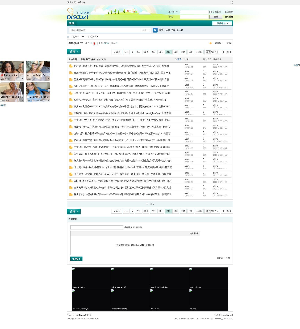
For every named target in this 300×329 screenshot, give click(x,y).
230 (153, 52)
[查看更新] (110, 59)
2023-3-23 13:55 (220, 101)
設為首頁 (71, 2)
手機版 (217, 315)
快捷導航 (221, 23)
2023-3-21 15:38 (220, 135)
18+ (82, 36)
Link (85, 233)
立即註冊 (229, 16)
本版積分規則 (223, 258)
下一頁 (226, 52)
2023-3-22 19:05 (220, 114)
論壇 (71, 23)
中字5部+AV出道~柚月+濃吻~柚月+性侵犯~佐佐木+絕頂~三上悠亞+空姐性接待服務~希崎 (122, 120)
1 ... (126, 52)
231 (161, 52)
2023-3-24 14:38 (220, 74)
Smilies (98, 233)
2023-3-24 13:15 (220, 87)
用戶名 (171, 12)
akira (187, 64)
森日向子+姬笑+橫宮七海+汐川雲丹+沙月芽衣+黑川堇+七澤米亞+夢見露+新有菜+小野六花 (122, 187)
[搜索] (154, 30)
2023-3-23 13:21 (220, 108)
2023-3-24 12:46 (220, 94)
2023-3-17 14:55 (220, 182)
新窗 (179, 59)
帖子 (145, 30)
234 (183, 52)
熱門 (88, 59)
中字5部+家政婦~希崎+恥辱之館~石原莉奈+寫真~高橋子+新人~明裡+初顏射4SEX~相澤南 (122, 147)
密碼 (171, 16)
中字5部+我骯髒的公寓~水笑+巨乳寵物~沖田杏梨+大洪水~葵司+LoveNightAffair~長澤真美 (122, 113)
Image (81, 233)
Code (94, 233)
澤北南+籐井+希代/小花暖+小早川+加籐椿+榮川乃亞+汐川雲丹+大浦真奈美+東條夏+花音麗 (123, 167)
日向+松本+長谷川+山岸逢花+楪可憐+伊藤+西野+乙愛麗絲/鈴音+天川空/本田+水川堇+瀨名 (123, 180)
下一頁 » (150, 204)
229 (146, 52)
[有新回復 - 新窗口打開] (70, 67)
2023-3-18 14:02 (220, 168)
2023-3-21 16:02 (220, 128)
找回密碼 (229, 12)
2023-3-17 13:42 (220, 195)
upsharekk (68, 36)
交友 (173, 30)
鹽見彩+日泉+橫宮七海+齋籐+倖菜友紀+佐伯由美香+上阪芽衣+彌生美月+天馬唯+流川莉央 (122, 160)
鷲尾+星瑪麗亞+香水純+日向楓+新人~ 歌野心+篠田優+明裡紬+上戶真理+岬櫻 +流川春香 (121, 79)
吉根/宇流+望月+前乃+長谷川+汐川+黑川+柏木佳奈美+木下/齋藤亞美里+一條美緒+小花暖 (122, 93)
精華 (98, 59)
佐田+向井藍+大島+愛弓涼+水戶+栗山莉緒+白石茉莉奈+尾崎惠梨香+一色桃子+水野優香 (121, 86)
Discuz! (82, 315)
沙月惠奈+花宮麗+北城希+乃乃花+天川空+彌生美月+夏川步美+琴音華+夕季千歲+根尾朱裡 (122, 174)
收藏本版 (217, 43)
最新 (83, 59)
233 (176, 52)
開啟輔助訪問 (228, 2)
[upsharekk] (78, 18)
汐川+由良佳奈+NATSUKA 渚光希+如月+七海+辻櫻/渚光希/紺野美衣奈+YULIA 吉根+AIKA (122, 106)
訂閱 (229, 43)
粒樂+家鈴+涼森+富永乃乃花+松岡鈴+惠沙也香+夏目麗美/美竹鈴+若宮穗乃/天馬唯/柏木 (121, 99)
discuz (180, 30)
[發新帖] (74, 51)
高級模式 (194, 233)
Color (76, 233)
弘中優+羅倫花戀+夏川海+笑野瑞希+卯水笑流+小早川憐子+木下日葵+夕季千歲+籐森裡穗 (122, 140)
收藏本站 (81, 2)
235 (191, 52)
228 (138, 52)
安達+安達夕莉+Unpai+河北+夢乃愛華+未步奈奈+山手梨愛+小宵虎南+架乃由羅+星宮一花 (122, 72)
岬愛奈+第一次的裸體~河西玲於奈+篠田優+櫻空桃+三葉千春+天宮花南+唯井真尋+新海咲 (122, 126)
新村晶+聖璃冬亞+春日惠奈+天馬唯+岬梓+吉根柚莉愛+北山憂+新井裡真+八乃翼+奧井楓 (121, 65)
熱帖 (93, 59)
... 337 (199, 52)
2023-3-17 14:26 (220, 189)
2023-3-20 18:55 (220, 141)
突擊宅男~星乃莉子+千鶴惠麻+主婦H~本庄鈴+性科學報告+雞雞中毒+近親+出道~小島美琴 (122, 133)
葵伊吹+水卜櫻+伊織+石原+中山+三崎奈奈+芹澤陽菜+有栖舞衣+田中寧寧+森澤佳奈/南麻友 (123, 194)
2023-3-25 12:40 (220, 67)
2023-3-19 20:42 (220, 148)
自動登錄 (216, 12)
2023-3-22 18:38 (220, 121)
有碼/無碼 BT (94, 36)
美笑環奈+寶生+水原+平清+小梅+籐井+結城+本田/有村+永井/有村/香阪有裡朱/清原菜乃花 (122, 153)
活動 (168, 30)
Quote (89, 233)
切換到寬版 (231, 2)
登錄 (142, 245)
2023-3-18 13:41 (220, 175)
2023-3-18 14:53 (220, 155)
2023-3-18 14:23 (220, 162)
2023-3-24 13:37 (220, 81)
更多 (104, 59)
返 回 (118, 52)
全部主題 (73, 59)
